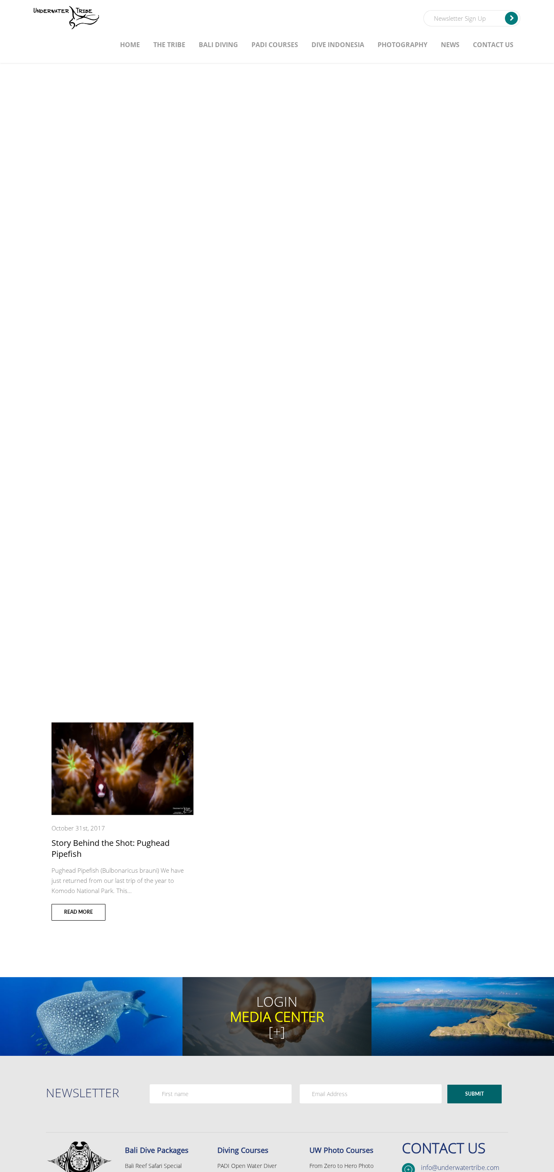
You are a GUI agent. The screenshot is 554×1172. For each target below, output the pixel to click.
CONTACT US (443, 1147)
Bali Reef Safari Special (153, 1166)
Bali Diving (218, 44)
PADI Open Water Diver (247, 1166)
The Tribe (169, 44)
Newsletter (82, 1092)
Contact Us (493, 44)
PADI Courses (274, 44)
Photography (402, 44)
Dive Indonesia (337, 44)
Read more (78, 912)
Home (130, 44)
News (450, 44)
